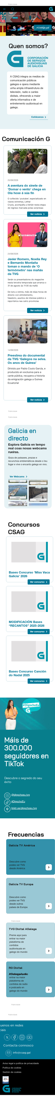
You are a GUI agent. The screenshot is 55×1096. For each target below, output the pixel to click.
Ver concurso (37, 581)
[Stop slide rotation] (15, 32)
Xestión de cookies (12, 1071)
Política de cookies (12, 1067)
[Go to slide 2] (25, 32)
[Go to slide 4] (35, 32)
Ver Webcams (17, 476)
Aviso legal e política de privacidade (21, 1063)
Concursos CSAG (24, 527)
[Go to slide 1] (20, 32)
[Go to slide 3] (30, 32)
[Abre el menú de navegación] (4, 9)
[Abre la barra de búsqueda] (12, 9)
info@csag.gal (22, 1052)
